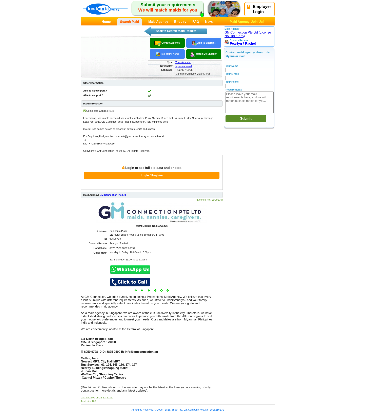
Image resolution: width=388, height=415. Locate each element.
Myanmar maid (183, 66)
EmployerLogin (262, 9)
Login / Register (152, 175)
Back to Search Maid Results (176, 31)
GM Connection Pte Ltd (113, 195)
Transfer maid (183, 62)
